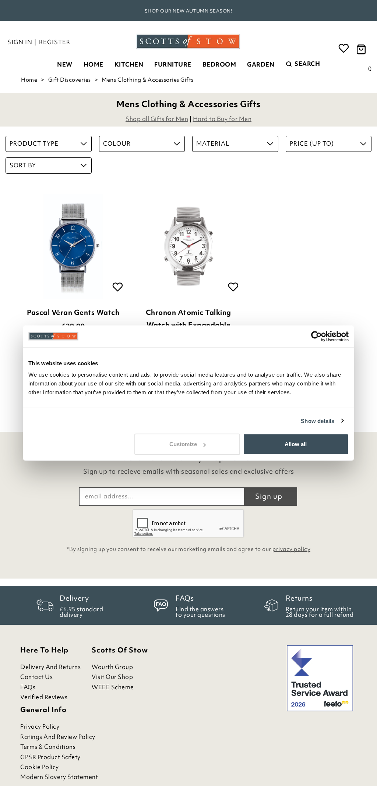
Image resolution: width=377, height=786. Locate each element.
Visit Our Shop (112, 677)
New (65, 64)
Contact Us (36, 677)
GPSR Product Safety (50, 757)
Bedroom (219, 64)
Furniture (172, 64)
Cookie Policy (39, 767)
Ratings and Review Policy (57, 737)
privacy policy (291, 549)
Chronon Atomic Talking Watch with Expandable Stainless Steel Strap (188, 324)
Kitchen (129, 64)
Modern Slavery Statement (59, 777)
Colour (117, 143)
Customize (183, 444)
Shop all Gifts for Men (157, 119)
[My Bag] (362, 49)
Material (212, 143)
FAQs (27, 687)
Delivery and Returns (50, 667)
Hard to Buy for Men (222, 119)
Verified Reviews (43, 697)
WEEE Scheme (113, 687)
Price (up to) (312, 143)
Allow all (296, 444)
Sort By (23, 165)
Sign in (19, 42)
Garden (260, 64)
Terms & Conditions (47, 747)
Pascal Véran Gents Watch (73, 312)
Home (93, 64)
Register (54, 42)
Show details (317, 420)
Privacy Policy (39, 726)
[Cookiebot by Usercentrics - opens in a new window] (316, 336)
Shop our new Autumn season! (189, 11)
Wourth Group (112, 667)
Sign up (268, 496)
